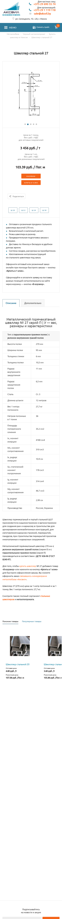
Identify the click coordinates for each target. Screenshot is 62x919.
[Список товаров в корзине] (56, 27)
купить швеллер (27, 566)
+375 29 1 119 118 (45, 10)
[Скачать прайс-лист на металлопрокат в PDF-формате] (34, 27)
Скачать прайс (43, 27)
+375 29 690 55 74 (45, 4)
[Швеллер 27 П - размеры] (31, 121)
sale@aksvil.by (42, 13)
